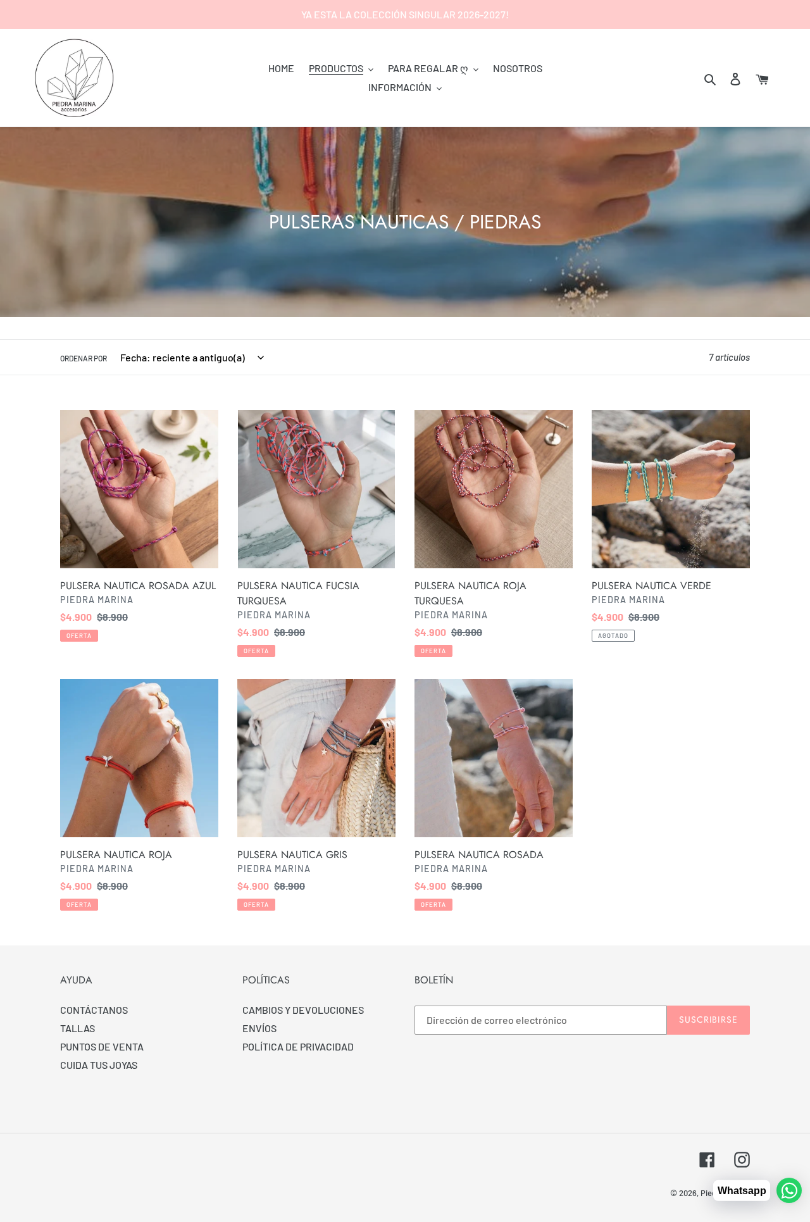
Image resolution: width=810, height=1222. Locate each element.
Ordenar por (83, 358)
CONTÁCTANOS (94, 1010)
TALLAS (77, 1028)
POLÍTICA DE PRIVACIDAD (298, 1046)
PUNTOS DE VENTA (102, 1046)
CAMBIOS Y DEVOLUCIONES (303, 1010)
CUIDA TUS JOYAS (98, 1065)
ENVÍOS (259, 1028)
